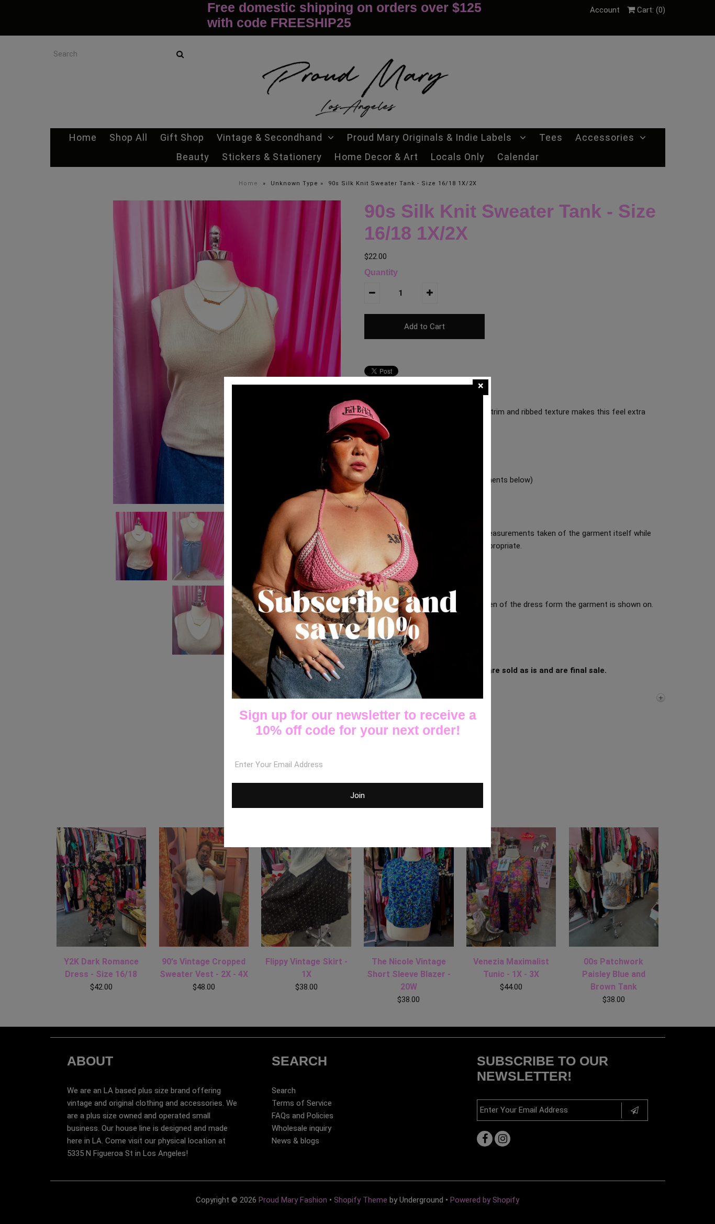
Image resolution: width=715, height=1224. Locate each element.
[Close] (480, 387)
